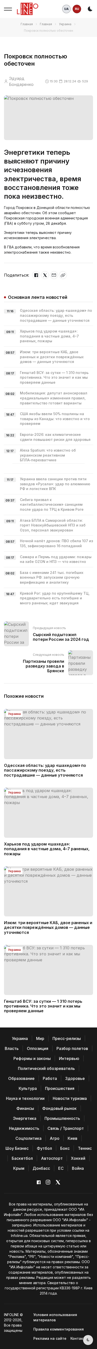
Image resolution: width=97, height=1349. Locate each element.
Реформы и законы (32, 1058)
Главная (27, 24)
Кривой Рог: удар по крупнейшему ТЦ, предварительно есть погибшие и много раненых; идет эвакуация (55, 598)
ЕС (61, 1168)
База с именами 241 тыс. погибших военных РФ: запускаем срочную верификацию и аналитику (51, 577)
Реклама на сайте (49, 1338)
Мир (40, 1038)
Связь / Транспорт (66, 1128)
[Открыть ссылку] (63, 275)
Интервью (69, 1058)
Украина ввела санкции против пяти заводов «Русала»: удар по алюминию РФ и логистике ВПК (55, 484)
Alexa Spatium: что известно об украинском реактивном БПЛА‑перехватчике (48, 455)
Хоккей (78, 1158)
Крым (18, 1168)
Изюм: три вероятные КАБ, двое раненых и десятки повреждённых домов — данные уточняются (52, 357)
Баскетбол (22, 1158)
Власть (12, 1048)
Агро (54, 1138)
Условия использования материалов (55, 1317)
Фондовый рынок (59, 1108)
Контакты (79, 1338)
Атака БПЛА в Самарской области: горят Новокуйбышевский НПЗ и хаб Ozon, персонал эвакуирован (53, 525)
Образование (21, 1078)
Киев (72, 1138)
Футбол (44, 1148)
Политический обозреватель (46, 1068)
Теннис (85, 1148)
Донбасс (41, 1168)
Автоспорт (52, 1158)
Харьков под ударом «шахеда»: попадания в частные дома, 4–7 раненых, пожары (49, 336)
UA (66, 9)
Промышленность (62, 1118)
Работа (50, 1078)
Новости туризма (70, 1098)
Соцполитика (28, 1138)
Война (78, 1168)
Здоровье (75, 1078)
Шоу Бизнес (17, 1148)
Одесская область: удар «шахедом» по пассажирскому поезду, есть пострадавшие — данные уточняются (56, 315)
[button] (8, 9)
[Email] (54, 275)
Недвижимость (24, 1128)
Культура (28, 1088)
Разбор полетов (72, 1048)
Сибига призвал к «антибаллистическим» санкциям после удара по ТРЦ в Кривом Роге (52, 504)
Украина (65, 24)
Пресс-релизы (66, 1038)
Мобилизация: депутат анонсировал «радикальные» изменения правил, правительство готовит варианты (53, 398)
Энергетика (24, 1118)
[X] (45, 275)
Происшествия (59, 1088)
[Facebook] (36, 275)
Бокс (65, 1148)
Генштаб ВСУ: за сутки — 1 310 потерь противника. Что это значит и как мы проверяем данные (54, 377)
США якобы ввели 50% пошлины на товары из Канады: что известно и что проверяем (55, 419)
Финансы (25, 1108)
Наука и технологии (25, 1098)
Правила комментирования (58, 1329)
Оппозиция (37, 1048)
